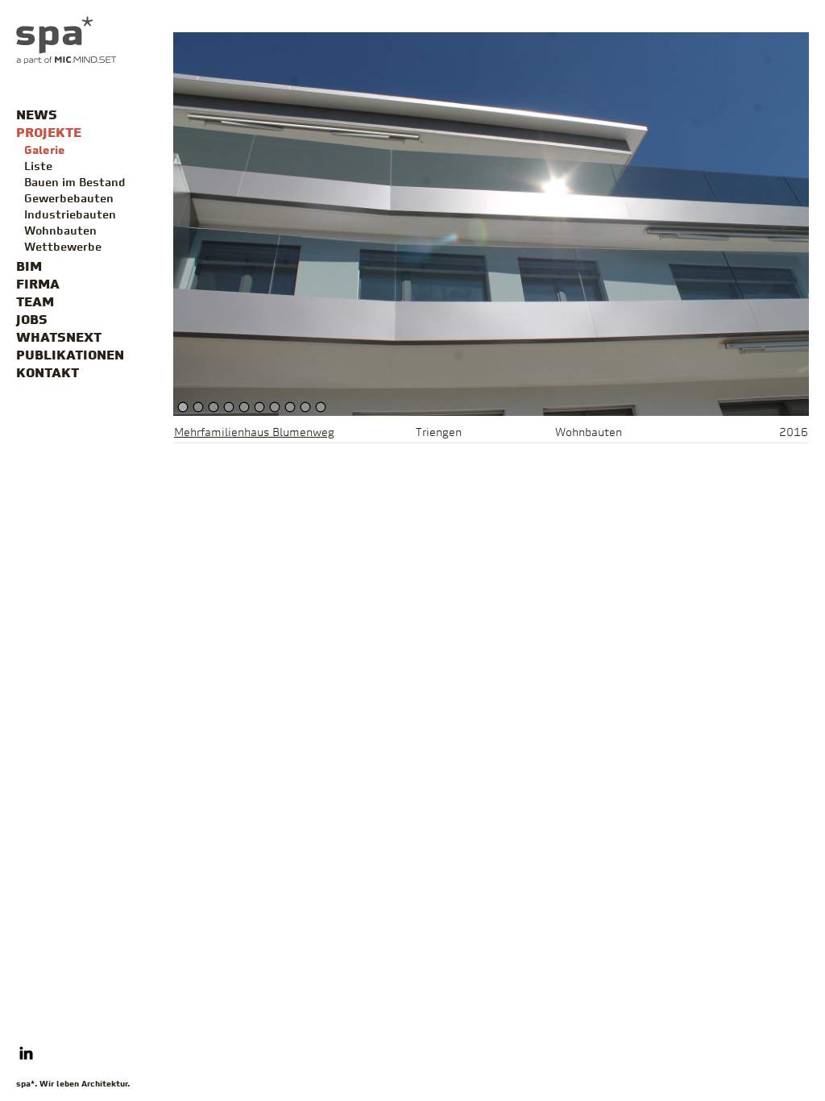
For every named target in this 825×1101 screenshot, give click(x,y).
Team (35, 303)
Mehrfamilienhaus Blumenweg (254, 433)
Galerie (44, 151)
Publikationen (70, 356)
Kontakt (47, 374)
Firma (38, 285)
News (36, 116)
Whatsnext (59, 338)
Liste (38, 167)
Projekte (48, 133)
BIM (29, 267)
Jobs (32, 320)
